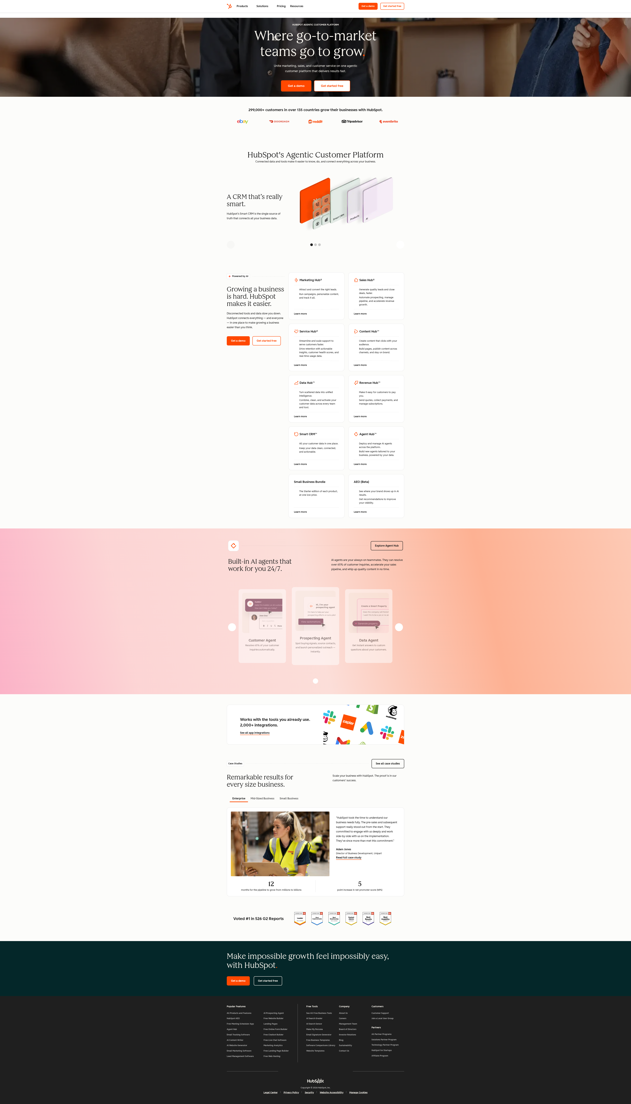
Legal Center (271, 1092)
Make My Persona (314, 1029)
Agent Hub (232, 1029)
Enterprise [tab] (238, 798)
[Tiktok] (344, 1071)
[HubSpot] (229, 6)
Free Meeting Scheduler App (240, 1024)
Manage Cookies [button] (358, 1092)
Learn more (302, 314)
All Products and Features (239, 1013)
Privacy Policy (291, 1092)
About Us (343, 1013)
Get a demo (370, 6)
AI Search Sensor (314, 1024)
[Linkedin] (325, 1071)
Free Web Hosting (272, 1056)
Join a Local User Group (383, 1018)
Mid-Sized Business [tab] (262, 798)
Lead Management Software (240, 1056)
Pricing (281, 6)
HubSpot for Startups (382, 1050)
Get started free (393, 6)
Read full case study (349, 858)
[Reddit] (334, 1071)
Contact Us (344, 1051)
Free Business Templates (318, 1040)
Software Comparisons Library (320, 1045)
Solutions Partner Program (384, 1039)
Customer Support (380, 1013)
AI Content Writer (235, 1040)
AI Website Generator (237, 1045)
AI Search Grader (314, 1018)
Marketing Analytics (273, 1045)
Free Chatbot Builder (273, 1035)
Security (309, 1092)
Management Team (348, 1024)
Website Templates (315, 1051)
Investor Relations (347, 1035)
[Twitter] (315, 1071)
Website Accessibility (331, 1092)
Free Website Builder (273, 1018)
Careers (342, 1018)
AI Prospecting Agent (274, 1013)
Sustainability (345, 1045)
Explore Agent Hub (387, 545)
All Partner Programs (382, 1034)
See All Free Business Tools (319, 1013)
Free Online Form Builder (275, 1029)
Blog (341, 1040)
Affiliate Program (380, 1056)
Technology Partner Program (385, 1045)
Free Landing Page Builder (276, 1051)
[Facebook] (287, 1071)
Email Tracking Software (238, 1035)
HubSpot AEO (233, 1018)
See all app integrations (255, 732)
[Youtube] (306, 1071)
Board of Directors (347, 1029)
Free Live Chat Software (275, 1040)
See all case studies (390, 763)
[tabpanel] (315, 851)
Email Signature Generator (318, 1035)
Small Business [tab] (289, 798)
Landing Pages (271, 1024)
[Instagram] (296, 1071)
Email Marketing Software (239, 1051)
